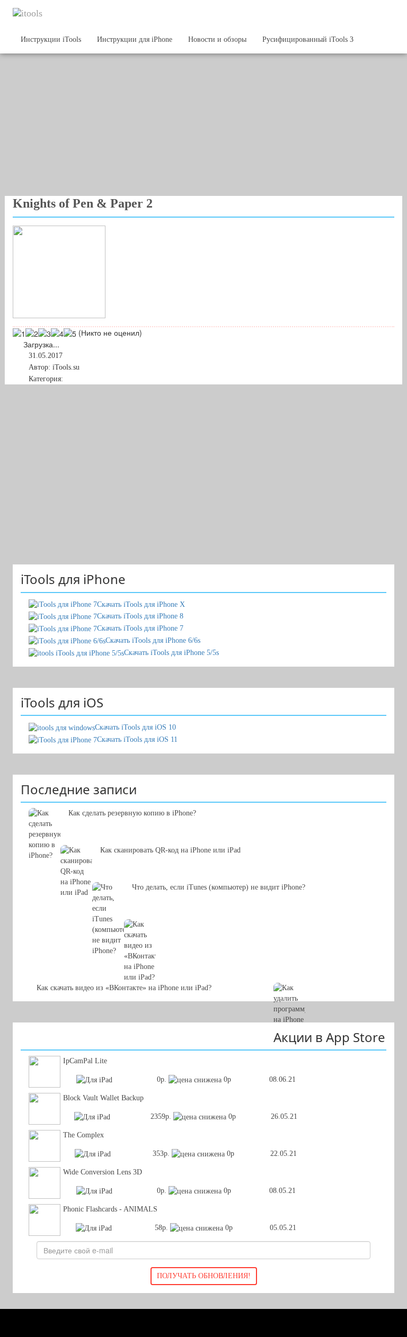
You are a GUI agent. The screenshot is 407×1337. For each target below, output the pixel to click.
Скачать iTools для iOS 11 (137, 739)
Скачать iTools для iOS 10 (135, 727)
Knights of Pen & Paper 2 (83, 203)
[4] (57, 333)
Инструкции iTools (51, 39)
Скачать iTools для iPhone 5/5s (171, 653)
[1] (19, 333)
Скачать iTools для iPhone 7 (140, 628)
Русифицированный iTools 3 (307, 39)
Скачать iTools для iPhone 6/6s (152, 640)
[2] (31, 333)
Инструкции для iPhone (134, 39)
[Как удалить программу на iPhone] (203, 972)
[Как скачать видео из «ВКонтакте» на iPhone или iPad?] (203, 935)
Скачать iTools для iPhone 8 (140, 616)
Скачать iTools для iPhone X (141, 604)
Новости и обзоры (217, 39)
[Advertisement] (195, 111)
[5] (70, 333)
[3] (44, 333)
